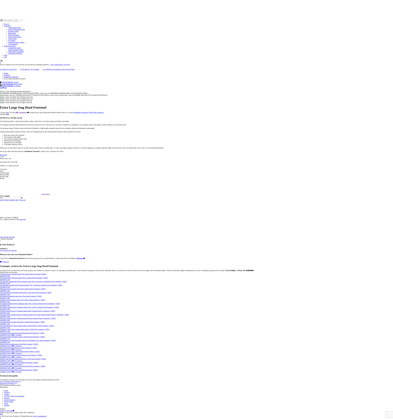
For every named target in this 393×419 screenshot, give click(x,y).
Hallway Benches (10, 46)
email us (2, 411)
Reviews (5, 262)
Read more (3, 155)
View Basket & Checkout (8, 250)
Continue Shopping (6, 239)
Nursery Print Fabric (14, 37)
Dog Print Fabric (13, 35)
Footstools (7, 26)
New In (6, 24)
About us (7, 392)
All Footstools (12, 44)
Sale (5, 57)
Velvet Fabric (12, 39)
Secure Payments (9, 400)
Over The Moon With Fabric (9, 381)
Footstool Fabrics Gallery (16, 42)
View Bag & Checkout (7, 237)
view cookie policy (57, 64)
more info (22, 219)
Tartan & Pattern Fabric (15, 50)
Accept (65, 64)
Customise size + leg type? (17, 200)
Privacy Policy (9, 402)
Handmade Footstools (81, 112)
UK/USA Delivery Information (14, 396)
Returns (6, 398)
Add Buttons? (45, 194)
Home (6, 390)
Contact (6, 394)
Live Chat (9, 411)
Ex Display (11, 40)
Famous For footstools (7, 383)
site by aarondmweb (39, 416)
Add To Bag (4, 200)
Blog (5, 55)
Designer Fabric (13, 31)
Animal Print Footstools (96, 112)
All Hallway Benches (15, 53)
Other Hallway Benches (16, 51)
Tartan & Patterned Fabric (16, 29)
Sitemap (6, 405)
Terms (6, 403)
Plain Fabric (12, 33)
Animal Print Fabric (14, 28)
